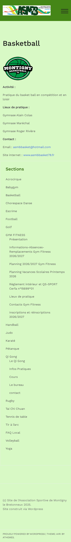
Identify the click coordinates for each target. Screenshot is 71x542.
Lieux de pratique (21, 296)
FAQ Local (13, 432)
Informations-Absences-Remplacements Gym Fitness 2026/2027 (30, 252)
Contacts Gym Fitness (25, 304)
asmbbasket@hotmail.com (32, 147)
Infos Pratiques (20, 369)
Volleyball (12, 440)
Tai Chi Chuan (15, 408)
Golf (9, 227)
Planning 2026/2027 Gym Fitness (32, 264)
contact (14, 393)
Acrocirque (13, 179)
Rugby (10, 400)
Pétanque (12, 348)
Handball (12, 324)
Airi (58, 534)
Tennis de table (16, 416)
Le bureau (16, 385)
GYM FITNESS (15, 235)
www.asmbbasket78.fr (38, 155)
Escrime (11, 211)
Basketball (13, 195)
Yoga (9, 448)
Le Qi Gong (17, 361)
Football (11, 219)
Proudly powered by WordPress (24, 534)
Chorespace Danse (19, 203)
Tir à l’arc (12, 424)
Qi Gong (11, 356)
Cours (13, 377)
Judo (9, 332)
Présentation (18, 239)
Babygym (12, 187)
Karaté (10, 340)
